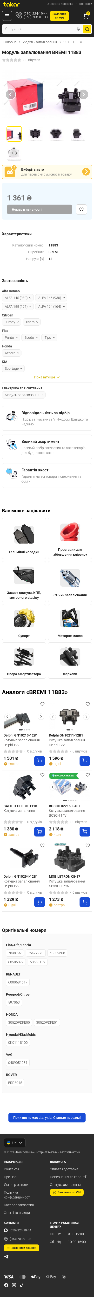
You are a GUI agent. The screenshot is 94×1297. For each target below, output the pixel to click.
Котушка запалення (19, 811)
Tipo (48, 337)
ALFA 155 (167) (16, 306)
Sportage (12, 368)
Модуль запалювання (39, 42)
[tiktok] (21, 1285)
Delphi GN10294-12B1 (21, 876)
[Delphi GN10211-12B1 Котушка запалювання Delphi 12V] (69, 716)
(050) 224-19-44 (20, 1230)
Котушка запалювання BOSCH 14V (67, 813)
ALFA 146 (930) (49, 298)
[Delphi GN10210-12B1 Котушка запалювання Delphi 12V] (24, 716)
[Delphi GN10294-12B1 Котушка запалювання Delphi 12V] (24, 858)
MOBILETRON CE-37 (64, 876)
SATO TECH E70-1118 (20, 806)
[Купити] (39, 761)
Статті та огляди (17, 1213)
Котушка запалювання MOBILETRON (67, 883)
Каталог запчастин (19, 1205)
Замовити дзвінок (24, 1248)
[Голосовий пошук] (78, 29)
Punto (9, 337)
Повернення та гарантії (68, 1177)
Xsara (30, 322)
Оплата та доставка (60, 4)
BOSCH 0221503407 (64, 806)
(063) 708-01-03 (20, 1239)
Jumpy (10, 322)
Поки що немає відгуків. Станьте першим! (47, 1118)
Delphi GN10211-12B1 (66, 735)
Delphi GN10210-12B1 (21, 735)
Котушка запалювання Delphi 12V (22, 742)
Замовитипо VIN (59, 16)
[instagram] (14, 1285)
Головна (10, 42)
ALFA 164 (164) (49, 306)
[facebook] (6, 1285)
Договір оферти (16, 1185)
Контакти (85, 4)
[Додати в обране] (81, 209)
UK (14, 1143)
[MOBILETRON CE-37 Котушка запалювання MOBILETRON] (69, 858)
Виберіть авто (32, 169)
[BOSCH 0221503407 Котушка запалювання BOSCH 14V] (69, 787)
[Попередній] (10, 94)
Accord (10, 353)
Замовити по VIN (69, 1192)
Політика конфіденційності (17, 1194)
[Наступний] (83, 94)
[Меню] (7, 16)
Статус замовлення (65, 1185)
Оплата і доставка (64, 1169)
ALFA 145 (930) (16, 298)
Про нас (10, 1177)
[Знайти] (87, 29)
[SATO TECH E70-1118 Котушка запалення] (24, 787)
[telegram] (6, 1256)
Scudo (29, 337)
